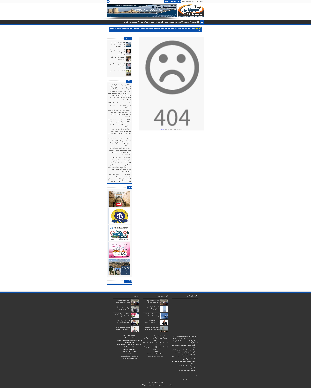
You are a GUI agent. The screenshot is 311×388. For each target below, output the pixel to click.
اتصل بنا (166, 1)
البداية (202, 22)
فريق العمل (173, 1)
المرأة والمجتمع (168, 22)
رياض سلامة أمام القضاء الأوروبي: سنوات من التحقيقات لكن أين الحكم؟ (177, 28)
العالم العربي (152, 22)
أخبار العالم (143, 22)
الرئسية (162, 129)
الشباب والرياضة (133, 22)
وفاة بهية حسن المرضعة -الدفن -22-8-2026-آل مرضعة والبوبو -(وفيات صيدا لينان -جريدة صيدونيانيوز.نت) (119, 105)
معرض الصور (178, 22)
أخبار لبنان (194, 22)
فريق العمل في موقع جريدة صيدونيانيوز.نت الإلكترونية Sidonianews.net (118, 45)
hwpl (125, 22)
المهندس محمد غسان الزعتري (117, 71)
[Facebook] (186, 380)
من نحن (179, 1)
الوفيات (160, 22)
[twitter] (183, 380)
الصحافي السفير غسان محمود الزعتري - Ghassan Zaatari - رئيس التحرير (117, 52)
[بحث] (108, 1)
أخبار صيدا (186, 22)
